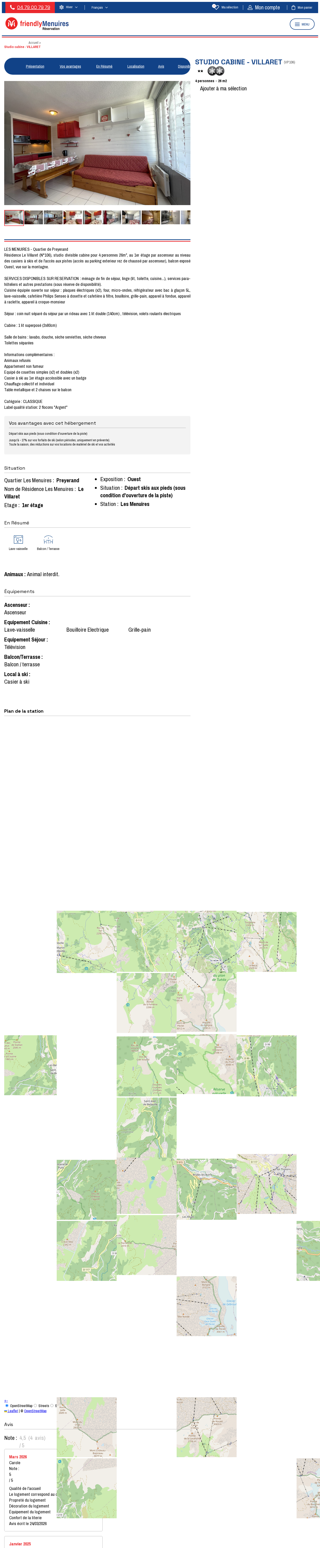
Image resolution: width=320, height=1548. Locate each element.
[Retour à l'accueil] (37, 28)
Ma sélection (226, 7)
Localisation (135, 66)
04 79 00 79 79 (33, 7)
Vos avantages (70, 66)
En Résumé (104, 66)
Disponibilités (187, 66)
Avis (161, 66)
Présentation (35, 66)
